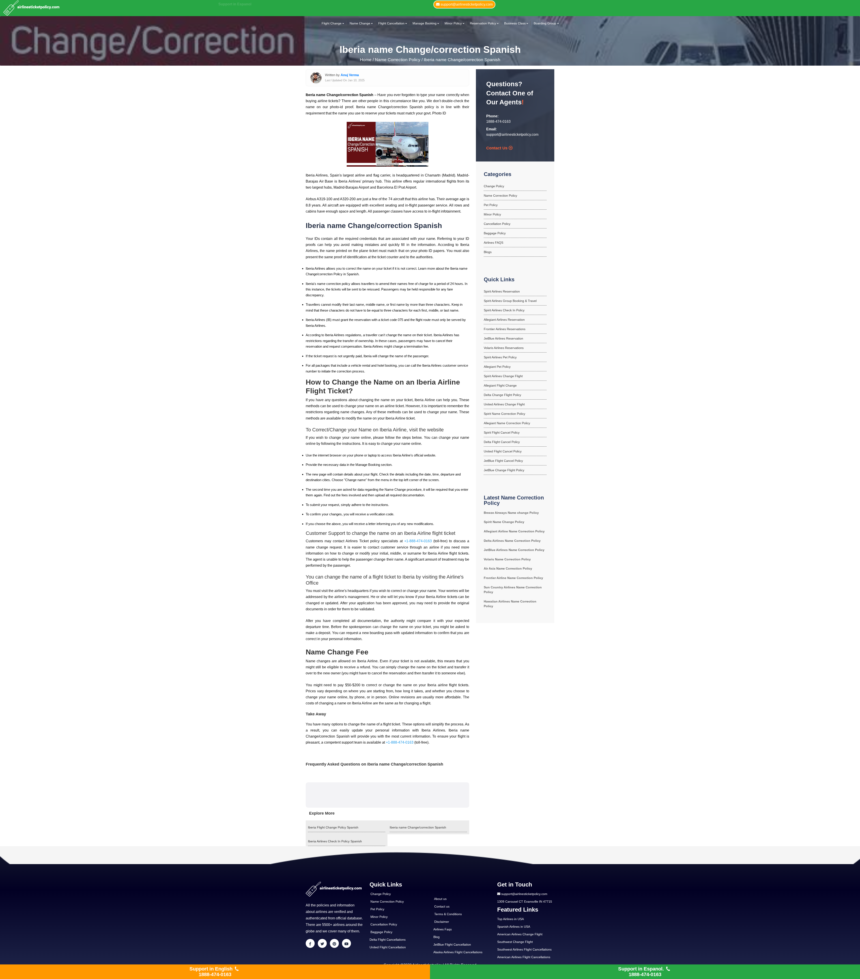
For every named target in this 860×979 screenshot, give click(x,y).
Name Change (360, 23)
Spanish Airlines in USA (513, 926)
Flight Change (332, 23)
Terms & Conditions (448, 914)
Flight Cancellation (391, 23)
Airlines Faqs (442, 929)
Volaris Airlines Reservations (504, 348)
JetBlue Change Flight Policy (504, 470)
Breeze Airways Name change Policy (511, 512)
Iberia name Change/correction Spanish (462, 59)
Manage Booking (424, 23)
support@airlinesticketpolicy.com (512, 134)
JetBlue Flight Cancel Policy (503, 461)
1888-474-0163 (498, 121)
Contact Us (497, 148)
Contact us (441, 906)
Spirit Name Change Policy (504, 522)
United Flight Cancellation (388, 947)
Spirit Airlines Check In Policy (504, 310)
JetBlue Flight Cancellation (452, 944)
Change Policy (494, 186)
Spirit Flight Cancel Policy (502, 432)
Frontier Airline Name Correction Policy (513, 578)
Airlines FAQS (493, 242)
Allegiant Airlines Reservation (504, 319)
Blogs (488, 252)
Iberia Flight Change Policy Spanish (333, 827)
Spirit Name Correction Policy (504, 413)
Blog (436, 937)
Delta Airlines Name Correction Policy (512, 540)
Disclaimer (441, 921)
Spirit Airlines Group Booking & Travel (510, 301)
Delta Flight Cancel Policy (502, 442)
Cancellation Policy (497, 224)
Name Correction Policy (500, 195)
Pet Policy (491, 205)
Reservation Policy (483, 23)
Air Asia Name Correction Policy (508, 568)
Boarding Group (545, 23)
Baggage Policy (495, 233)
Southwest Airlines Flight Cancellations (524, 949)
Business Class (515, 23)
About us (440, 899)
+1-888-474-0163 (418, 541)
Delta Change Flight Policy (502, 395)
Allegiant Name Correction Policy (507, 423)
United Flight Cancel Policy (503, 451)
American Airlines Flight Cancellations (523, 957)
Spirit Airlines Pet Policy (500, 357)
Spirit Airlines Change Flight (503, 376)
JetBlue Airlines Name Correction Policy (514, 550)
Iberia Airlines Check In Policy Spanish (335, 841)
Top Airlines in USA (510, 919)
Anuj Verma (350, 75)
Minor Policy (453, 23)
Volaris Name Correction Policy (507, 559)
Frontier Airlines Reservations (504, 329)
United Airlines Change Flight (504, 404)
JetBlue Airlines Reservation (503, 338)
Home (366, 59)
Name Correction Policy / (399, 59)
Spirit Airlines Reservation (502, 291)
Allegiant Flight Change (500, 385)
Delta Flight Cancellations (388, 939)
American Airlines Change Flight (519, 934)
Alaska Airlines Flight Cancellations (457, 952)
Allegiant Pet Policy (497, 366)
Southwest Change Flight (515, 942)
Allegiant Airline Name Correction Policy (514, 531)
